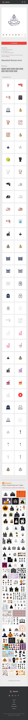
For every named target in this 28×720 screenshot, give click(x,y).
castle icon (15, 487)
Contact (14, 708)
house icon (8, 487)
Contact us (8, 56)
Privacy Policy (14, 706)
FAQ (14, 702)
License (14, 699)
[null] (5, 494)
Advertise (14, 704)
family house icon (23, 487)
